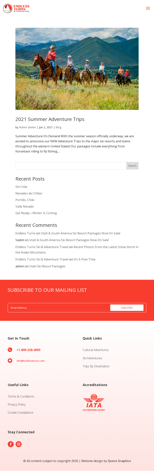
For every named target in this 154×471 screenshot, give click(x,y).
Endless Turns (25, 233)
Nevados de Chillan (28, 193)
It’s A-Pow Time (84, 259)
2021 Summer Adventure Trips (49, 119)
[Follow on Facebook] (11, 444)
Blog (58, 127)
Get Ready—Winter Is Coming (36, 213)
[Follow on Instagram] (19, 444)
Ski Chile (21, 187)
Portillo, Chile (24, 200)
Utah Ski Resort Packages (47, 266)
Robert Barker (27, 127)
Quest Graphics (119, 461)
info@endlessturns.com (31, 360)
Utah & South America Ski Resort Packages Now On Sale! (80, 233)
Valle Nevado (24, 206)
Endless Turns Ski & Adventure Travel (41, 247)
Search (132, 165)
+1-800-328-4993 (28, 350)
